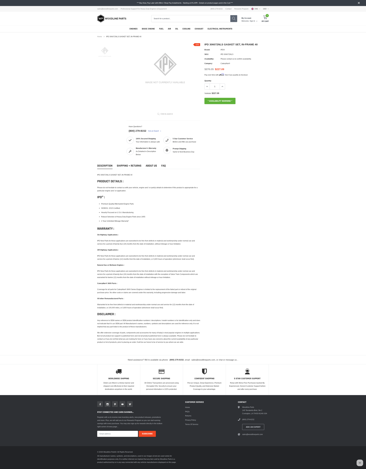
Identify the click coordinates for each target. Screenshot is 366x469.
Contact (228, 9)
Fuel (161, 28)
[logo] (112, 18)
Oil (176, 28)
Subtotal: (207, 93)
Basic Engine (148, 28)
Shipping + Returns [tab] (129, 166)
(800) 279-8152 (137, 130)
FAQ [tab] (163, 166)
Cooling (186, 28)
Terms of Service (191, 424)
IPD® (223, 50)
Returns (188, 416)
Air (169, 28)
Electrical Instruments (220, 28)
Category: (208, 63)
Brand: (207, 50)
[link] (105, 50)
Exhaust (199, 28)
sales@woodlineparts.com (107, 9)
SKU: (206, 54)
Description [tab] (105, 166)
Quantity (207, 81)
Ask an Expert (153, 131)
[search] (233, 18)
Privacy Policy (190, 420)
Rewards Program (241, 9)
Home (99, 36)
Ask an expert (253, 427)
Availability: (209, 59)
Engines (134, 28)
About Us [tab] (151, 166)
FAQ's (187, 412)
